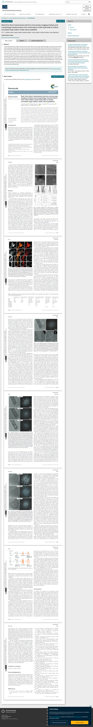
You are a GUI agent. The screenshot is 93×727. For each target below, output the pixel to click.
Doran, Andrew (35, 32)
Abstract (6, 44)
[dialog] (70, 716)
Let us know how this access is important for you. (17, 70)
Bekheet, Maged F (27, 32)
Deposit (87, 6)
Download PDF (5, 21)
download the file (29, 79)
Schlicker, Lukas (9, 32)
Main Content (8, 76)
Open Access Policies (25, 14)
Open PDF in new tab (58, 76)
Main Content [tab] (8, 41)
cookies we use (78, 716)
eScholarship (4, 18)
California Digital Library (6, 716)
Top (90, 706)
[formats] (11, 21)
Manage (87, 9)
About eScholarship (9, 14)
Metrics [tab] (22, 41)
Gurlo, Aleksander (54, 32)
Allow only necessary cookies (59, 722)
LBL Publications (39, 14)
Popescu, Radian (18, 32)
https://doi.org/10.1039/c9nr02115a (10, 37)
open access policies (55, 68)
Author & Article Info (73, 35)
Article (69, 25)
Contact (83, 14)
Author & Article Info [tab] (37, 41)
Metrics (70, 33)
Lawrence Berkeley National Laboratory (11, 10)
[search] (89, 2)
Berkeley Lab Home (71, 14)
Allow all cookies (80, 722)
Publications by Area (54, 14)
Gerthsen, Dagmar (44, 32)
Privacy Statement (55, 716)
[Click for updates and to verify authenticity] (13, 97)
